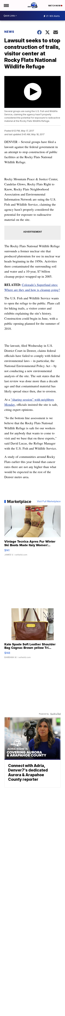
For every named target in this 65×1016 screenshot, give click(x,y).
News (9, 31)
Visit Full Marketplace (49, 501)
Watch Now (54, 6)
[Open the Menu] (6, 5)
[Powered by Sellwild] (55, 714)
